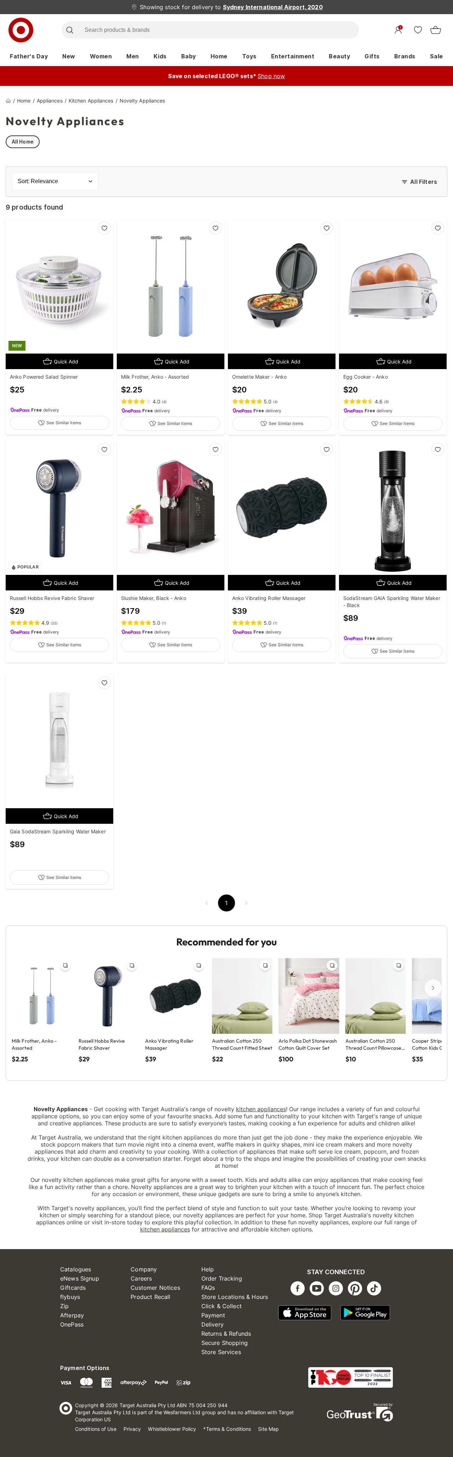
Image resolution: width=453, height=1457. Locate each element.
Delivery (212, 1324)
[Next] (433, 987)
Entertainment (293, 56)
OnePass (72, 1324)
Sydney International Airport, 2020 (273, 7)
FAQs (208, 1287)
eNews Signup (79, 1278)
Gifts (372, 56)
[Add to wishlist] (104, 228)
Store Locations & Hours (234, 1296)
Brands (404, 56)
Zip (64, 1306)
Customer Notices (155, 1287)
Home (219, 56)
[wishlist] (418, 30)
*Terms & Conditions (227, 1429)
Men (132, 56)
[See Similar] (65, 965)
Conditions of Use (95, 1429)
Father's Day (29, 56)
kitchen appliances (261, 1109)
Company (144, 1269)
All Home (23, 142)
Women (101, 56)
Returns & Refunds (226, 1333)
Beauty (339, 56)
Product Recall (150, 1296)
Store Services (221, 1352)
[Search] (70, 30)
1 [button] (226, 903)
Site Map (268, 1429)
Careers (141, 1278)
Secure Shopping (224, 1342)
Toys (249, 56)
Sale (436, 56)
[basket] (436, 30)
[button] (206, 902)
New (68, 56)
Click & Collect (221, 1306)
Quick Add (66, 362)
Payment (213, 1315)
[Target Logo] (20, 30)
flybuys (70, 1296)
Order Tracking (221, 1278)
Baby (188, 56)
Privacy (132, 1429)
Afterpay (72, 1315)
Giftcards (73, 1287)
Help (207, 1269)
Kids (160, 56)
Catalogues (75, 1269)
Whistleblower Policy (172, 1429)
